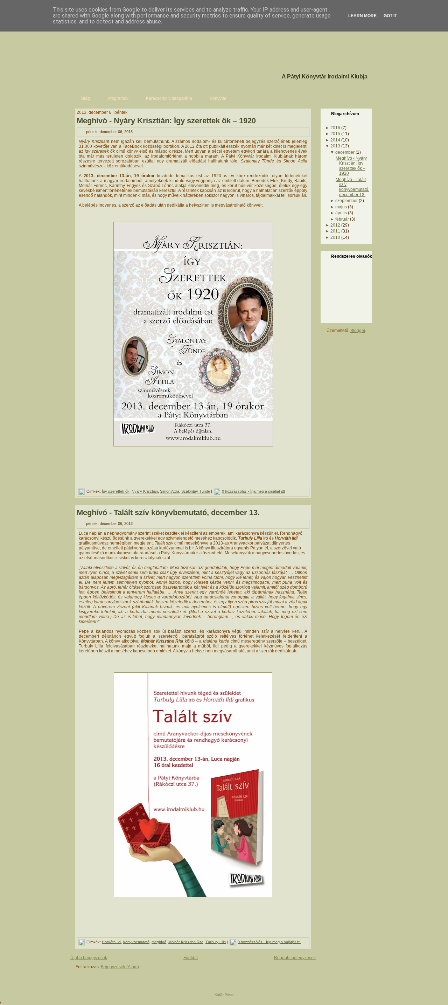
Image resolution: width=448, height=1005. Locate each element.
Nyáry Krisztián (145, 491)
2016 (335, 127)
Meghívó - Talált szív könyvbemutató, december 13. (168, 512)
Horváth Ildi (111, 942)
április (341, 212)
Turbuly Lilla (215, 942)
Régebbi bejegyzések (295, 957)
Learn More (362, 15)
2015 (335, 133)
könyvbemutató (136, 942)
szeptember (346, 200)
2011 (335, 231)
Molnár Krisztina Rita (185, 942)
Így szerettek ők (116, 491)
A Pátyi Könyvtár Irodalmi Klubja (325, 76)
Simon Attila (169, 491)
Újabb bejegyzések (88, 957)
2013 (335, 146)
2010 (335, 237)
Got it (390, 15)
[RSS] (77, 978)
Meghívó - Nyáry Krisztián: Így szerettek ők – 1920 (166, 120)
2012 (335, 225)
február (342, 219)
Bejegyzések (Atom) (120, 966)
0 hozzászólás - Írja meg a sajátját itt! (253, 491)
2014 (335, 140)
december (345, 152)
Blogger (357, 330)
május (341, 207)
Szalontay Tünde (195, 491)
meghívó (159, 942)
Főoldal (190, 957)
